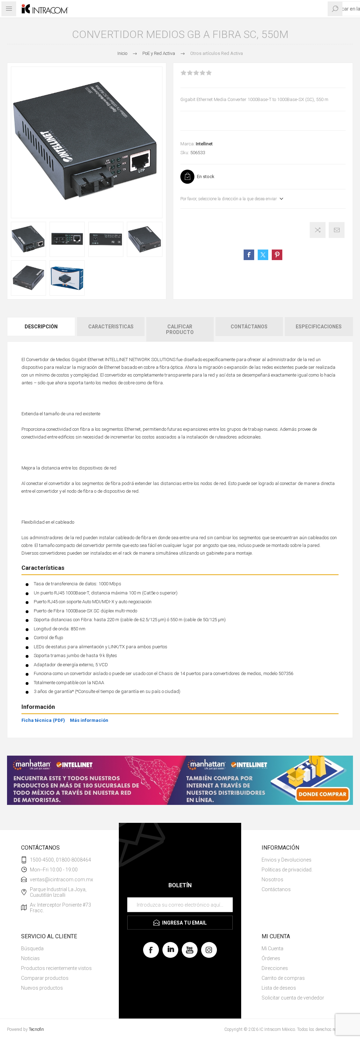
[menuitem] (300, 860)
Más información (89, 720)
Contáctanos (249, 326)
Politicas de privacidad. (287, 869)
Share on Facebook (249, 255)
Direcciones (275, 968)
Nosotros (272, 879)
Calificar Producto (180, 329)
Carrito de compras (283, 978)
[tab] (41, 329)
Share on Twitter (263, 255)
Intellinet (204, 143)
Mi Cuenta (272, 948)
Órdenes (271, 958)
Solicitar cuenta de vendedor (293, 998)
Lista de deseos (279, 988)
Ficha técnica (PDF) (43, 720)
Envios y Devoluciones (286, 860)
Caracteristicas (111, 326)
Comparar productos (45, 978)
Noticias (30, 958)
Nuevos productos (42, 988)
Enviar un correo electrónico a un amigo (337, 230)
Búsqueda (32, 948)
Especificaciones (319, 326)
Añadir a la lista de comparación (318, 230)
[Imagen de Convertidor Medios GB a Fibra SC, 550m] (28, 239)
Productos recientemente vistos (56, 968)
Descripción (41, 326)
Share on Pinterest (277, 255)
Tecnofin (36, 1029)
